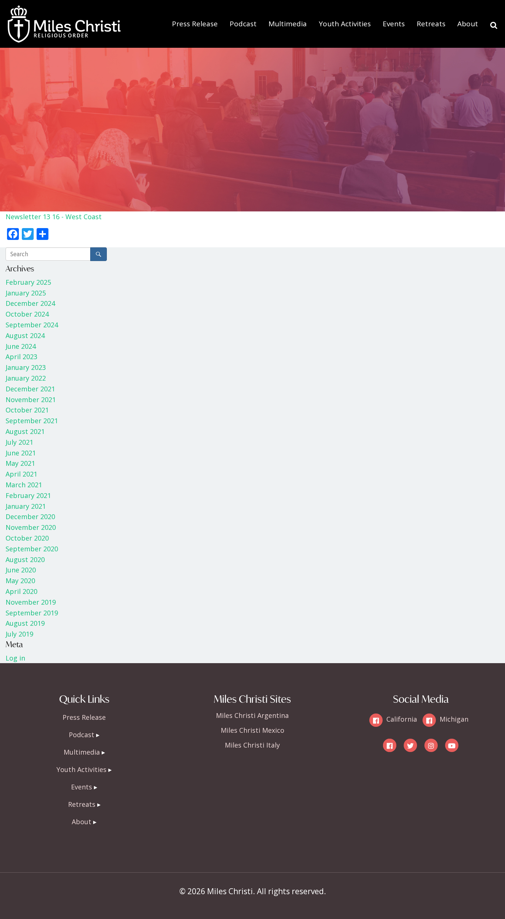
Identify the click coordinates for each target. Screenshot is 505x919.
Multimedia (287, 24)
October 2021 (27, 409)
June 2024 (21, 346)
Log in (15, 658)
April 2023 (21, 356)
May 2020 (20, 580)
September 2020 (32, 548)
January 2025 (26, 292)
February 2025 (28, 282)
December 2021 (30, 388)
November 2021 (31, 399)
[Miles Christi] (64, 11)
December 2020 (30, 516)
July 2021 (19, 442)
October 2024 (27, 314)
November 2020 (31, 527)
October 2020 (27, 538)
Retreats (431, 24)
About (467, 24)
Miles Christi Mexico (252, 730)
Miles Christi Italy (252, 745)
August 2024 (25, 335)
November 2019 (31, 602)
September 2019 (32, 612)
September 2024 (32, 324)
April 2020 (21, 591)
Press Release (195, 24)
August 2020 (25, 559)
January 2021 (26, 506)
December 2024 (30, 303)
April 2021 (21, 473)
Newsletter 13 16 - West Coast (54, 216)
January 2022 (26, 378)
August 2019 (25, 623)
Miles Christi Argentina (252, 715)
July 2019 (19, 633)
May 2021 (20, 463)
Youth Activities (345, 24)
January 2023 (26, 367)
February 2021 (28, 495)
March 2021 (24, 484)
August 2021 (25, 431)
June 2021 (21, 452)
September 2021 (32, 420)
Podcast (243, 24)
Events (394, 24)
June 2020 (21, 569)
